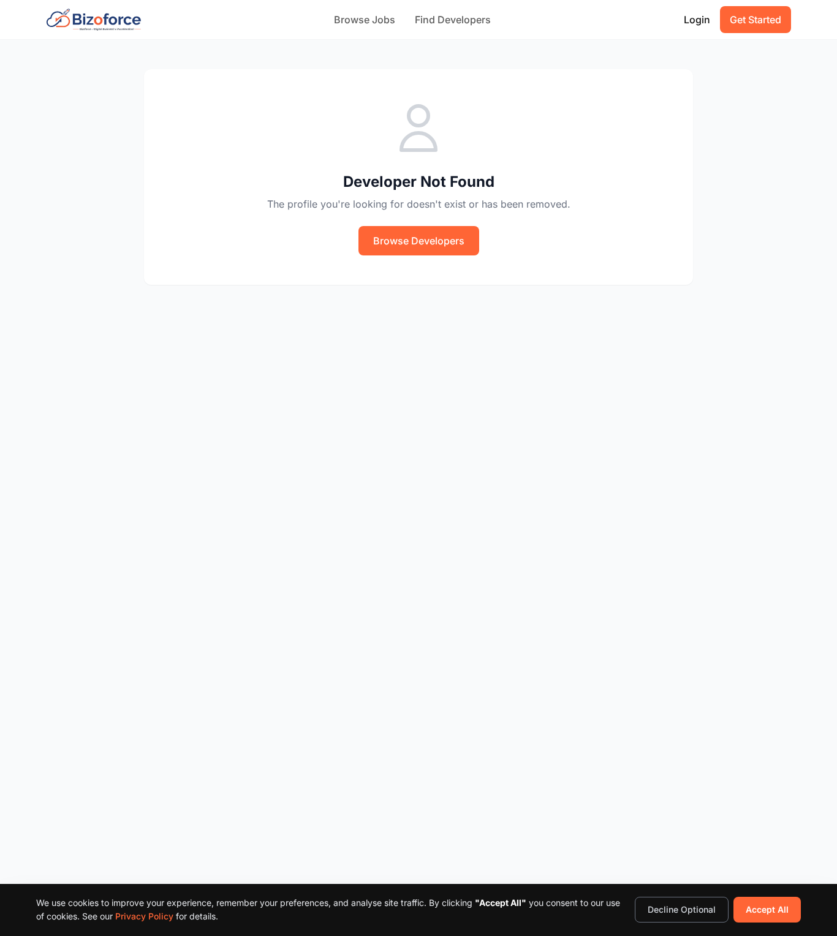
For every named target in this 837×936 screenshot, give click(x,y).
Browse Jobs (364, 19)
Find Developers (453, 19)
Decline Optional (682, 909)
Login (697, 19)
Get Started (755, 19)
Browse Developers (418, 241)
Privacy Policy (144, 916)
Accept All (767, 909)
